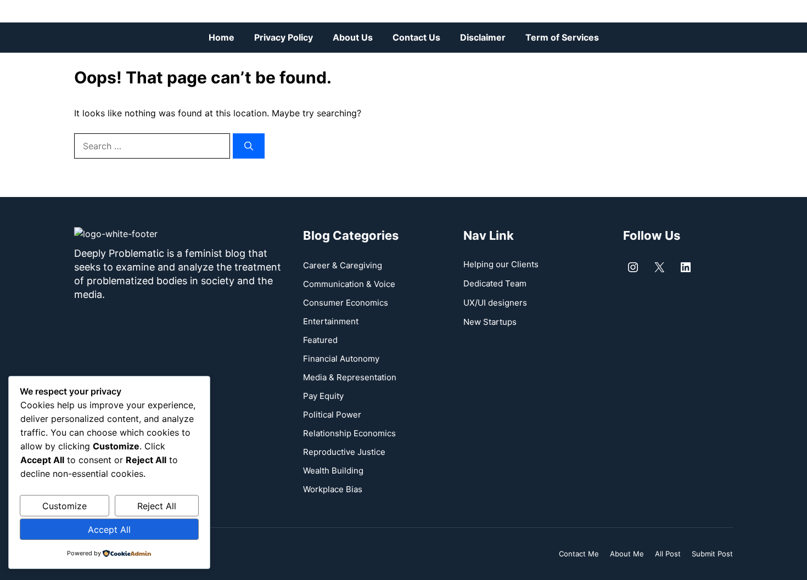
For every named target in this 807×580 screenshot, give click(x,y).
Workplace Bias (332, 489)
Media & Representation (349, 377)
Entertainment (330, 321)
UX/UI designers (495, 302)
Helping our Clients (501, 264)
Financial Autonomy (341, 358)
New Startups (490, 322)
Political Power (332, 414)
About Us (353, 37)
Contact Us (416, 37)
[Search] (249, 146)
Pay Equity (323, 396)
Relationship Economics (349, 433)
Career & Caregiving (342, 265)
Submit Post (712, 553)
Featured (320, 340)
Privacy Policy (283, 37)
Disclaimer (483, 37)
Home (221, 37)
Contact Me (579, 553)
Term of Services (562, 37)
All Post (668, 553)
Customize (64, 505)
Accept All (109, 529)
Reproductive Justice (344, 452)
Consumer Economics (345, 302)
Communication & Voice (349, 284)
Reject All (156, 505)
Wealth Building (333, 470)
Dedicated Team (494, 283)
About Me (627, 553)
